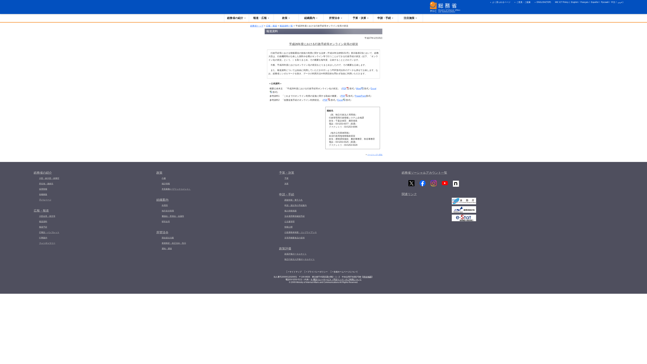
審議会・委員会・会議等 (173, 216)
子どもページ (45, 200)
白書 (164, 178)
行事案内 (43, 238)
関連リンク (409, 194)
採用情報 (43, 189)
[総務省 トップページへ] (446, 7)
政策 (284, 18)
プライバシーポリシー (317, 272)
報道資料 (43, 221)
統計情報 (166, 184)
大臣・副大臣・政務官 (49, 178)
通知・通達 (167, 248)
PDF (344, 88)
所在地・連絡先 (46, 184)
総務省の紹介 (235, 18)
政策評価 (285, 248)
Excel (340, 100)
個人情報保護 (290, 211)
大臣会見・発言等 (47, 216)
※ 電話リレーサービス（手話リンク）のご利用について (336, 280)
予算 (286, 178)
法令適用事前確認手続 (294, 216)
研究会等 (166, 221)
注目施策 (409, 18)
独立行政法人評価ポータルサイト (299, 259)
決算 (286, 184)
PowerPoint (360, 96)
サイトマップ (295, 272)
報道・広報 (260, 18)
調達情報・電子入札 (293, 200)
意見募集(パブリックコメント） (176, 189)
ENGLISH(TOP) (544, 2)
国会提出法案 (168, 238)
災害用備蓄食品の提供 (294, 238)
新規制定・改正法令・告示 (174, 243)
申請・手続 (384, 18)
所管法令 (334, 18)
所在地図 (367, 277)
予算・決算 (359, 18)
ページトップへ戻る (374, 155)
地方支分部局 (168, 211)
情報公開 (288, 227)
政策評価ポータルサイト (295, 254)
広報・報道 (271, 26)
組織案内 (309, 18)
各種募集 (43, 194)
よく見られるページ (501, 2)
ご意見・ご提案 (523, 2)
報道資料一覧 (286, 26)
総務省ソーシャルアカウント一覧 (424, 172)
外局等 (165, 205)
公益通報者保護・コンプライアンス (300, 232)
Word (358, 88)
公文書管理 (289, 221)
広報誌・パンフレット (49, 232)
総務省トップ (256, 26)
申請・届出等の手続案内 (295, 205)
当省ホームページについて (346, 272)
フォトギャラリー (47, 243)
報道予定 (43, 227)
